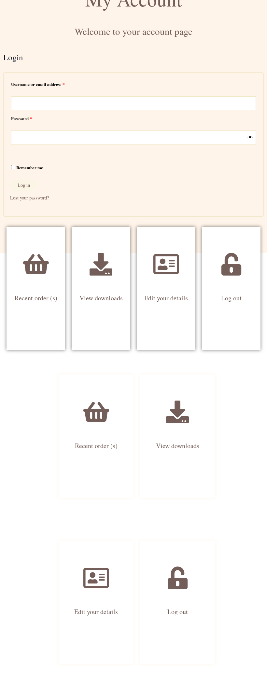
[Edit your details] (166, 253)
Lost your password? (29, 198)
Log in (24, 185)
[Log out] (231, 253)
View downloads (101, 298)
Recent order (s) (36, 298)
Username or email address (46, 83)
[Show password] (250, 137)
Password (30, 117)
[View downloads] (101, 253)
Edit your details (166, 298)
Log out (231, 298)
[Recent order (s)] (35, 253)
